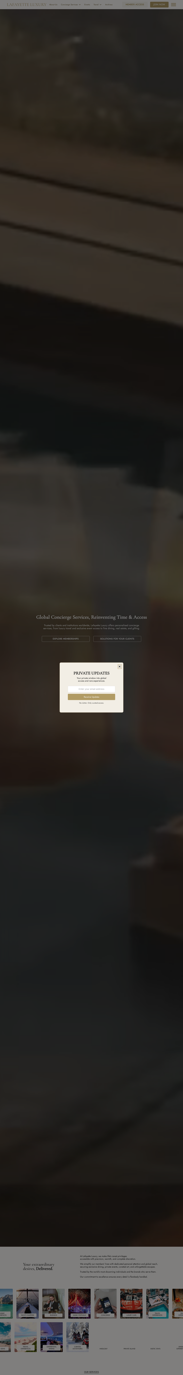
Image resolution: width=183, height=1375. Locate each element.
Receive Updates (91, 697)
